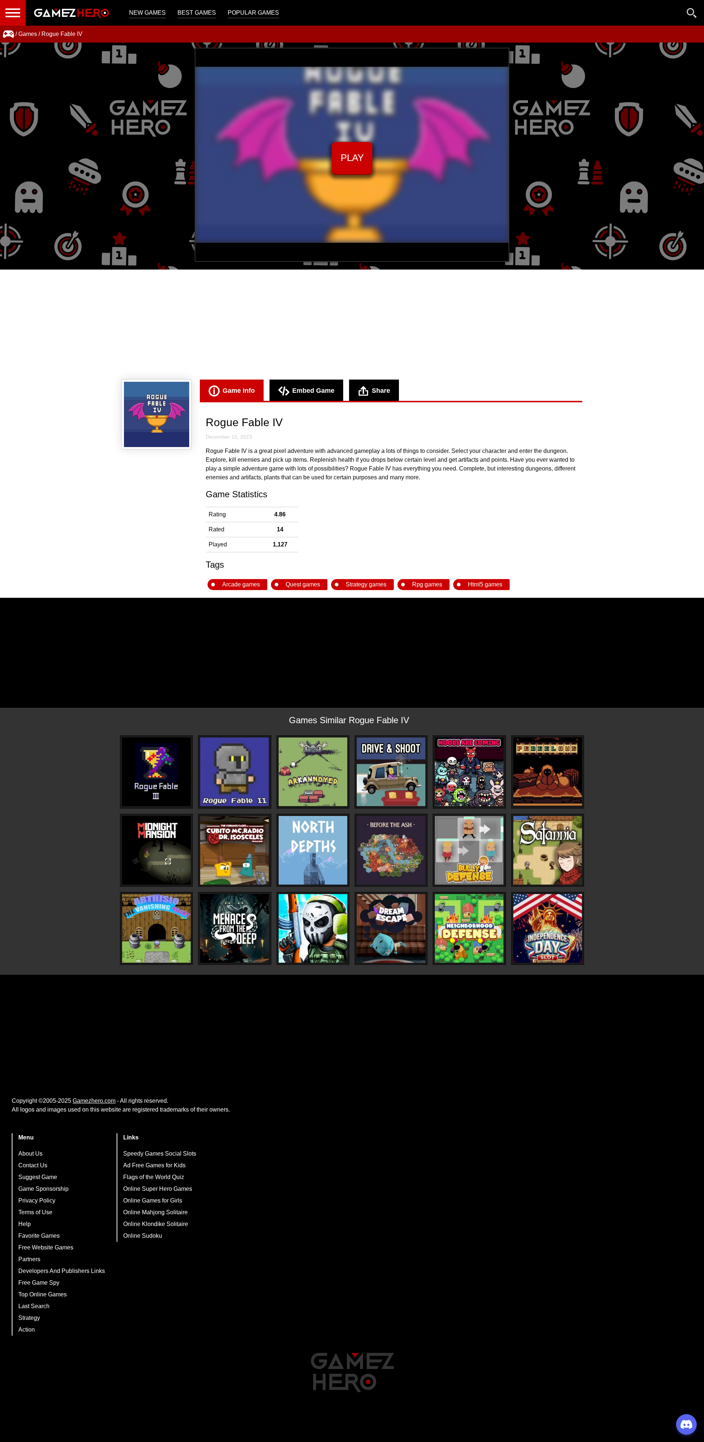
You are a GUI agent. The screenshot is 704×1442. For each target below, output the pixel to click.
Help (24, 1224)
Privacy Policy (36, 1200)
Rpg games (427, 584)
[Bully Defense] (469, 850)
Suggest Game (37, 1177)
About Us (30, 1153)
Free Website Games (45, 1247)
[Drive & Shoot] (391, 772)
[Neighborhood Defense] (469, 928)
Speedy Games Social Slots (159, 1153)
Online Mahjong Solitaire (155, 1212)
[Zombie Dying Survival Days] (313, 928)
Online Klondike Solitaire (155, 1224)
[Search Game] (692, 14)
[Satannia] (547, 850)
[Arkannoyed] (313, 772)
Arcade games (241, 584)
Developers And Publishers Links (61, 1271)
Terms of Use (35, 1212)
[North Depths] (313, 850)
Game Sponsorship (43, 1189)
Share (381, 390)
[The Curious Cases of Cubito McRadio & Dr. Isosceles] (234, 850)
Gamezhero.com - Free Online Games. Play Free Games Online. (71, 13)
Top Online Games (42, 1294)
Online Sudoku (142, 1236)
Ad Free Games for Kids (154, 1165)
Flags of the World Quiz (153, 1177)
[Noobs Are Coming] (469, 772)
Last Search (34, 1306)
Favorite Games (39, 1236)
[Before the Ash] (391, 850)
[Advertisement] (352, 324)
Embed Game (313, 390)
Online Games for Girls (152, 1200)
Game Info (239, 390)
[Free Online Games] (8, 34)
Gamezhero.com (94, 1101)
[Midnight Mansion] (156, 850)
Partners (29, 1259)
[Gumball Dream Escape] (391, 928)
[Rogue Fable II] (234, 772)
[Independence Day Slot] (547, 928)
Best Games (196, 13)
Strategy (29, 1318)
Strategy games (366, 584)
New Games (147, 13)
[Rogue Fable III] (156, 772)
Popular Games (253, 13)
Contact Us (32, 1165)
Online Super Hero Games (157, 1189)
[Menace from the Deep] (234, 928)
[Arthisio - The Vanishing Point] (156, 928)
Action (26, 1329)
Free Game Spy (38, 1283)
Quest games (303, 584)
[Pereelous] (547, 772)
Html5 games (485, 584)
